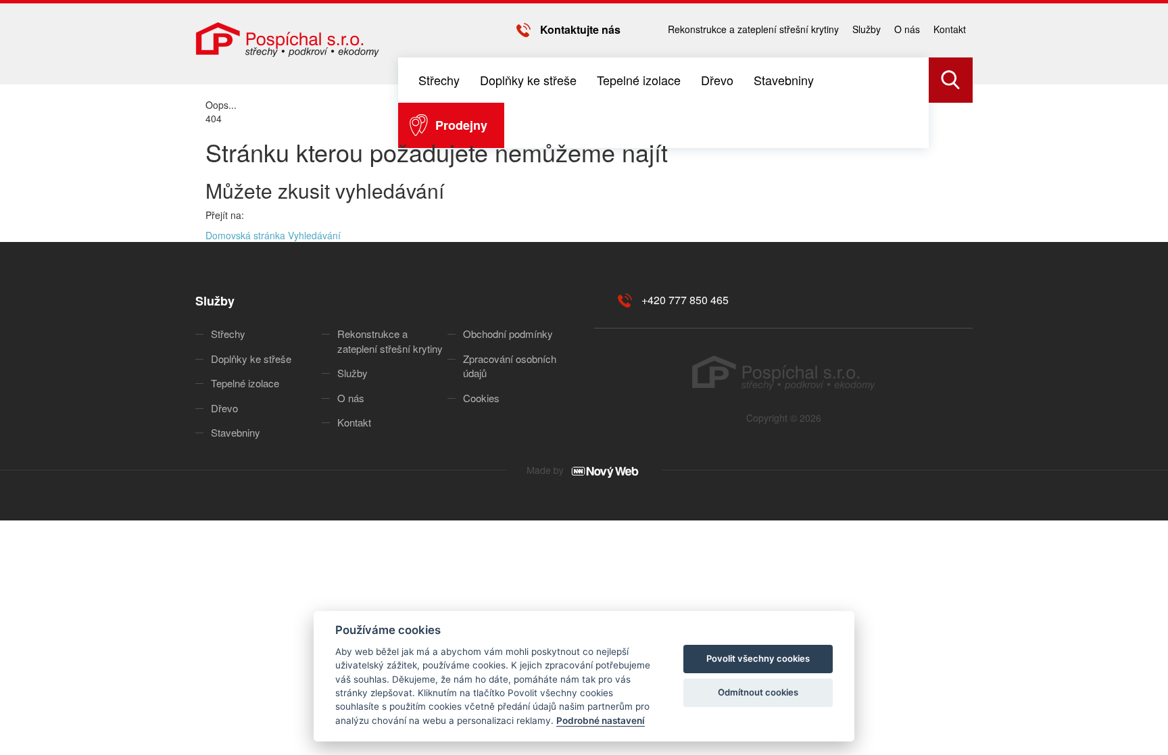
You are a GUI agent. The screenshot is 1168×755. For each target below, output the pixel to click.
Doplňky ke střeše (528, 80)
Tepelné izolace (639, 80)
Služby (866, 29)
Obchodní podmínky (508, 333)
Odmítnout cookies (758, 692)
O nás (907, 29)
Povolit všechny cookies (758, 658)
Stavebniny (784, 80)
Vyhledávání (314, 235)
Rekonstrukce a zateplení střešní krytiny (753, 29)
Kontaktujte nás (580, 29)
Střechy (439, 80)
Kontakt (949, 29)
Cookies (481, 398)
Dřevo (717, 80)
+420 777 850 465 (685, 300)
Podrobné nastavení (600, 720)
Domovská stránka (245, 235)
